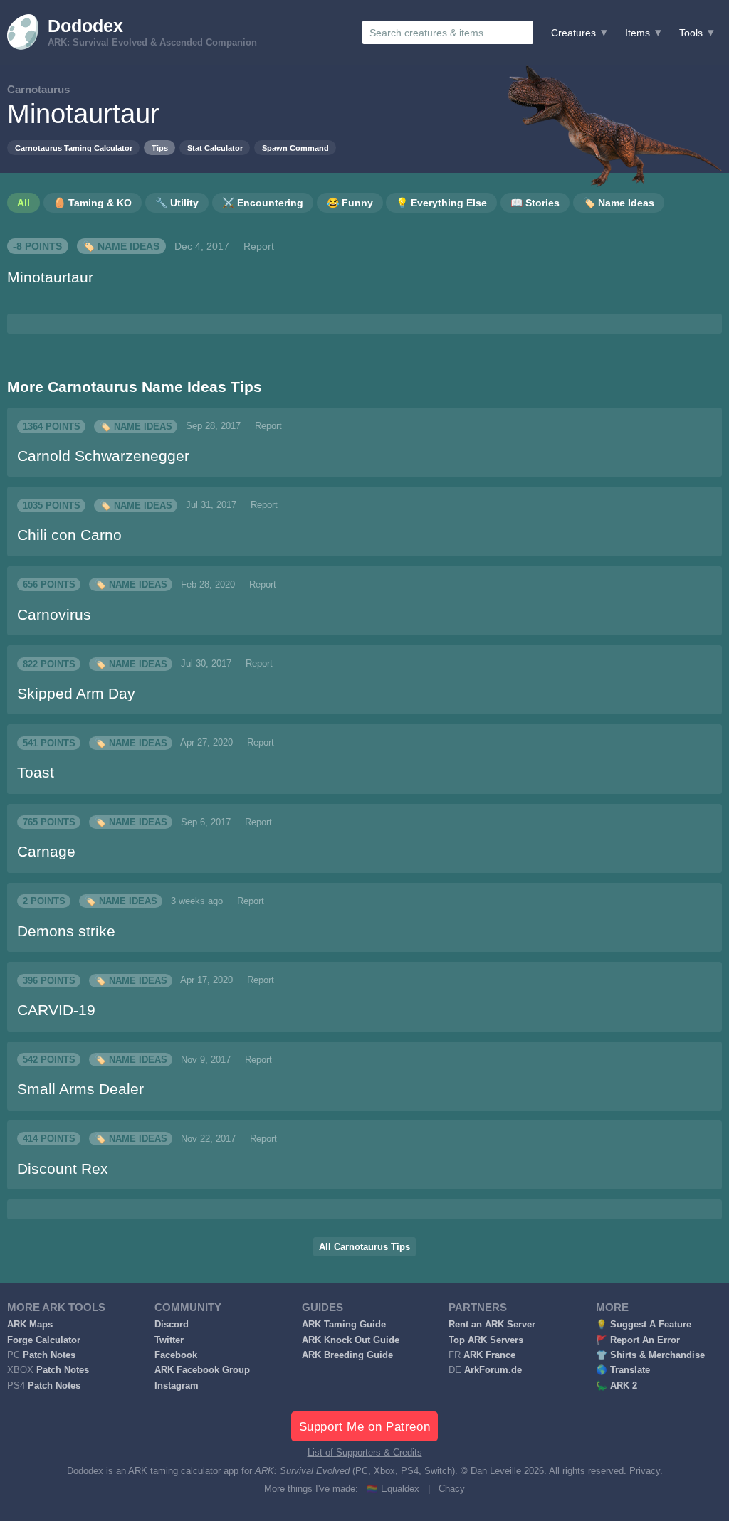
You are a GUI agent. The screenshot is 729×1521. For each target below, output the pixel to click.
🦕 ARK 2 (616, 1386)
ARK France (489, 1355)
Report (258, 246)
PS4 (410, 1471)
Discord (171, 1325)
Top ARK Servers (486, 1340)
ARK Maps (30, 1325)
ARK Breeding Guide (347, 1355)
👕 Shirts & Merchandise (650, 1355)
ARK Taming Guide (344, 1325)
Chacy (452, 1489)
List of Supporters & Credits (365, 1453)
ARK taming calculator (174, 1471)
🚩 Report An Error (638, 1340)
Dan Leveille (496, 1471)
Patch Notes (49, 1355)
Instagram (176, 1386)
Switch (438, 1471)
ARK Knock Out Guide (350, 1340)
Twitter (169, 1340)
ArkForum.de (493, 1370)
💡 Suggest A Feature (643, 1325)
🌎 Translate (623, 1370)
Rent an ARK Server (492, 1325)
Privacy (644, 1471)
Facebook (175, 1355)
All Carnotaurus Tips (364, 1247)
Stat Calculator (215, 148)
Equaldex (400, 1489)
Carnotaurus (38, 89)
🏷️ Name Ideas (121, 246)
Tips (160, 148)
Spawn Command (295, 148)
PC (361, 1471)
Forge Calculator (43, 1340)
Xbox (384, 1471)
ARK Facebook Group (202, 1370)
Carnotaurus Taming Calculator (73, 148)
